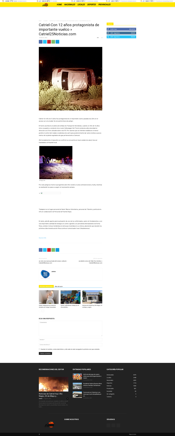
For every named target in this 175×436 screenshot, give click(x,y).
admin (53, 271)
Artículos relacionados (46, 286)
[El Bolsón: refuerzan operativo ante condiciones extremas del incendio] (71, 199)
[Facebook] (128, 4)
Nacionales (69, 4)
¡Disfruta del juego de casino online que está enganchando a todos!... (92, 376)
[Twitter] (134, 4)
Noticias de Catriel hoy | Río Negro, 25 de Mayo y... (50, 395)
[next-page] (43, 311)
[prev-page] (40, 311)
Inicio (40, 21)
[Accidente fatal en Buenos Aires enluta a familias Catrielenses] (77, 386)
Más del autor (59, 286)
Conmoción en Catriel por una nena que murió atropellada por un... (92, 394)
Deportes (91, 4)
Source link (42, 238)
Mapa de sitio (132, 434)
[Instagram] (131, 4)
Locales (81, 4)
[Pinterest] (49, 42)
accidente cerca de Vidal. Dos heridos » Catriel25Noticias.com (90, 262)
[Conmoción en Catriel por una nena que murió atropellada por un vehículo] (77, 394)
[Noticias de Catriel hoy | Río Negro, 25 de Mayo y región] (92, 297)
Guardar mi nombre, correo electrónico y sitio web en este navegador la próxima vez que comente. (70, 349)
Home (59, 4)
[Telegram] (57, 42)
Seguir (133, 33)
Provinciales (104, 4)
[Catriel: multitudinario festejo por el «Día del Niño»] (70, 297)
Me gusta (132, 29)
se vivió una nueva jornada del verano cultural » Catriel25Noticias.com (53, 262)
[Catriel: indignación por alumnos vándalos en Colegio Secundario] (49, 297)
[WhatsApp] (53, 42)
